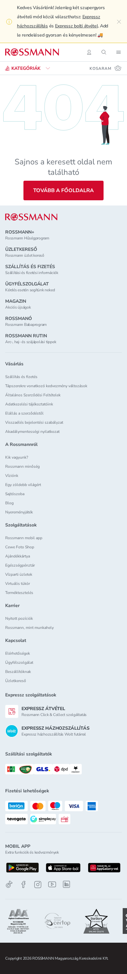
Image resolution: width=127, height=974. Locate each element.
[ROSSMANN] (31, 217)
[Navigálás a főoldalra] (32, 52)
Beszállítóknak (18, 671)
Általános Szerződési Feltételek (33, 395)
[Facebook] (23, 884)
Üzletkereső (15, 680)
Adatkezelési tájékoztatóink (29, 404)
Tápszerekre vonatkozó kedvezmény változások (46, 385)
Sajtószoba (14, 493)
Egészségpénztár (20, 565)
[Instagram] (38, 884)
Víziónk (11, 475)
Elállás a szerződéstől (24, 413)
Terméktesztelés (19, 592)
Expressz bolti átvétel (76, 26)
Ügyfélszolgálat (19, 662)
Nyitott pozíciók (19, 618)
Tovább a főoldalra (63, 190)
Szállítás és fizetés (21, 376)
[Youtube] (52, 884)
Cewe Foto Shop (19, 547)
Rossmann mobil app (23, 537)
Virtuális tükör (17, 583)
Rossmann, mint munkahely (29, 627)
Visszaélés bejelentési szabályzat (34, 422)
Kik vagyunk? (16, 457)
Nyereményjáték (19, 512)
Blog (9, 503)
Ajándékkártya (17, 556)
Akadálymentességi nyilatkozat (32, 431)
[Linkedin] (66, 884)
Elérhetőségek (17, 653)
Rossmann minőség (22, 466)
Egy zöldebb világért (23, 484)
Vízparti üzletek (18, 574)
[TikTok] (9, 884)
